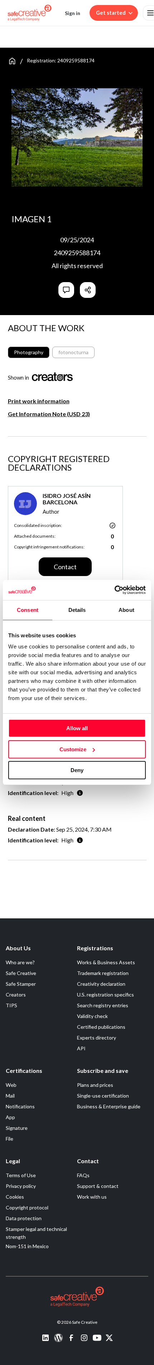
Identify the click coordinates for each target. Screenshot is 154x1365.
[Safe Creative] (29, 13)
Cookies (15, 1197)
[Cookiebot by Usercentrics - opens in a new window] (114, 590)
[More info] (79, 792)
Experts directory (96, 1038)
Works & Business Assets (106, 962)
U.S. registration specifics (105, 994)
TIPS (11, 1005)
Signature (17, 1128)
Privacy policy (21, 1186)
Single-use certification (103, 1096)
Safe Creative (21, 973)
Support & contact (98, 1186)
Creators (16, 994)
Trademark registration (103, 973)
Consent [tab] (27, 610)
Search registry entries (102, 1005)
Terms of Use (21, 1175)
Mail (10, 1096)
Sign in (72, 13)
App (10, 1117)
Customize (72, 749)
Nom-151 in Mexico (27, 1246)
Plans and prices (95, 1085)
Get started (111, 13)
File (9, 1139)
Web (11, 1085)
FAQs (83, 1175)
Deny (77, 770)
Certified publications (101, 1027)
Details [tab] (77, 610)
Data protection (24, 1218)
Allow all (77, 728)
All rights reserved (77, 266)
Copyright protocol (27, 1207)
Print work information (38, 401)
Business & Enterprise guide (108, 1106)
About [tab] (126, 610)
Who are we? (20, 962)
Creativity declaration (101, 984)
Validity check (92, 1016)
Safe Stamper (21, 984)
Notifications (20, 1106)
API (81, 1048)
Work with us (92, 1197)
